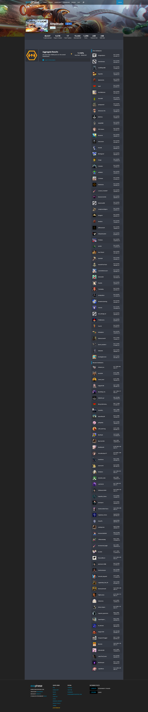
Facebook (70, 692)
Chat (78, 2)
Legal (54, 698)
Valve (45, 696)
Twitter (70, 690)
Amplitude (56, 24)
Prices (66, 27)
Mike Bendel (40, 691)
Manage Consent (57, 701)
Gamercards (57, 2)
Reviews (74, 2)
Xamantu (38, 694)
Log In (120, 2)
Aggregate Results (50, 52)
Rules (54, 692)
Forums (50, 2)
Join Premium (56, 707)
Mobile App (56, 690)
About (54, 694)
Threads (70, 687)
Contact (55, 696)
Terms (54, 705)
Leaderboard (66, 2)
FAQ (54, 687)
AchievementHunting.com (75, 694)
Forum (70, 27)
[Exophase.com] (33, 2)
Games (45, 2)
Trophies (52, 27)
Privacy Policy (57, 703)
